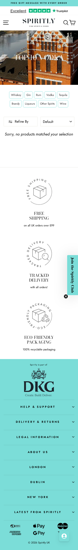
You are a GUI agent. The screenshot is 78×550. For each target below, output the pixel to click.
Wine (63, 104)
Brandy (16, 104)
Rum (38, 95)
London (37, 467)
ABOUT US (38, 452)
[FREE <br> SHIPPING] (39, 191)
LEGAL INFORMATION (37, 437)
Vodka (50, 95)
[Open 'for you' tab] (64, 536)
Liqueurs (30, 104)
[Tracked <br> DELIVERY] (39, 253)
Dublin (37, 482)
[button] (72, 275)
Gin (28, 95)
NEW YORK (38, 497)
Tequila (63, 95)
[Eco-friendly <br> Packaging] (39, 315)
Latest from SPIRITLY (37, 512)
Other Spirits (47, 104)
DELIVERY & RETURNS (38, 422)
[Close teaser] (66, 296)
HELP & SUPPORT (37, 407)
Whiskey (16, 95)
